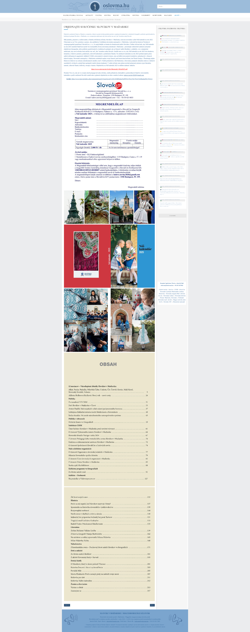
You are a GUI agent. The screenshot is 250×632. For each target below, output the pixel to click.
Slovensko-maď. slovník (165, 300)
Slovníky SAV (167, 302)
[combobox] (171, 6)
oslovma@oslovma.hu (167, 285)
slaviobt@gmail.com (113, 621)
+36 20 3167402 (178, 285)
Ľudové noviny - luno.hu (166, 289)
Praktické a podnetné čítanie (72, 34)
